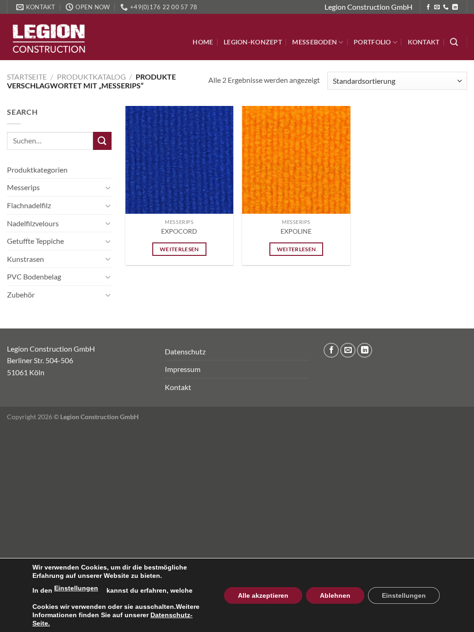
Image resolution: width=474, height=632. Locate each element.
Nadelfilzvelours (33, 223)
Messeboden (314, 42)
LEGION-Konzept (253, 42)
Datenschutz (185, 351)
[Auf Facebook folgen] (428, 7)
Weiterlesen (179, 249)
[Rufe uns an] (446, 7)
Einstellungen (76, 588)
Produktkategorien (37, 169)
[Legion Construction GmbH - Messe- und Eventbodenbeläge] (53, 37)
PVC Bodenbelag (34, 276)
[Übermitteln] (102, 141)
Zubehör (21, 294)
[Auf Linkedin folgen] (455, 7)
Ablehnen (335, 595)
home (203, 42)
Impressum (182, 369)
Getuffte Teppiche (35, 240)
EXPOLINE (296, 231)
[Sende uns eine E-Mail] (437, 7)
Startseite (27, 76)
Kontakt (424, 42)
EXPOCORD (179, 231)
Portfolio (372, 42)
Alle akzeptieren (263, 595)
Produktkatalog (91, 76)
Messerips (23, 187)
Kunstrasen (25, 258)
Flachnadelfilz (29, 205)
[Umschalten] (108, 187)
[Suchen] (454, 42)
